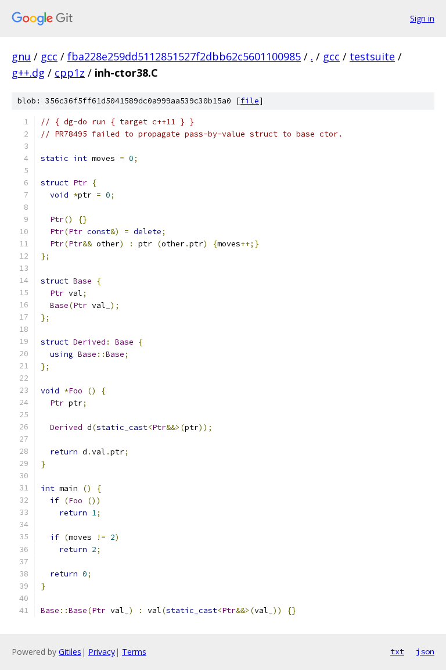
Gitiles (70, 651)
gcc (49, 56)
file (249, 101)
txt (397, 651)
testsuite (372, 56)
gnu (21, 56)
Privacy (101, 651)
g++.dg (28, 73)
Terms (134, 651)
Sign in (422, 18)
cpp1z (70, 73)
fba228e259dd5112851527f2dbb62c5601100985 (184, 56)
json (425, 651)
